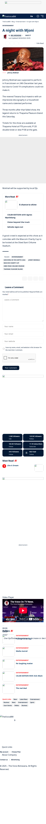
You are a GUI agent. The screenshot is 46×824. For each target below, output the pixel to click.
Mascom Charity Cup (11, 263)
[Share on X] (7, 43)
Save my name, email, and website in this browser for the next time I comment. (24, 348)
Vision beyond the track (18, 222)
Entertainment (8, 25)
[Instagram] (12, 445)
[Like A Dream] (39, 468)
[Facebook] (12, 437)
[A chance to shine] (11, 204)
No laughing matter (24, 663)
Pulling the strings (24, 639)
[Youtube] (33, 445)
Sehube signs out (15, 227)
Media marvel (21, 651)
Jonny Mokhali (34, 260)
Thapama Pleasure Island (13, 269)
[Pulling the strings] (8, 639)
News (15, 699)
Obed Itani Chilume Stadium (14, 266)
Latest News (23, 699)
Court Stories (8, 705)
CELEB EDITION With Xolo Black (29, 676)
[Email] (12, 43)
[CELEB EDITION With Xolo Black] (8, 676)
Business (6, 702)
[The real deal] (8, 689)
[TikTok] (12, 720)
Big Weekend (16, 35)
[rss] (33, 452)
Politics (17, 705)
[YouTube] (6, 720)
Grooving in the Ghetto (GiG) (14, 260)
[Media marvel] (8, 652)
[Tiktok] (12, 452)
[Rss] (14, 720)
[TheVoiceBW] (9, 16)
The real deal (21, 688)
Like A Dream (13, 465)
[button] (27, 16)
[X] (33, 437)
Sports (32, 702)
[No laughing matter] (8, 664)
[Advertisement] (23, 160)
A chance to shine (27, 204)
